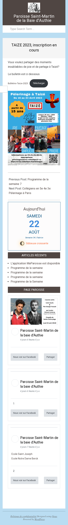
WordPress (40, 519)
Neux (54, 516)
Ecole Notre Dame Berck (25, 458)
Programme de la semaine (27, 268)
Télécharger (39, 83)
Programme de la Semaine (27, 281)
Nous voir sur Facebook (24, 357)
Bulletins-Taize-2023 (18, 83)
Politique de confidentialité (23, 516)
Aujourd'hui (34, 209)
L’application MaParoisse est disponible (35, 263)
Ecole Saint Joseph (22, 454)
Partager (51, 357)
